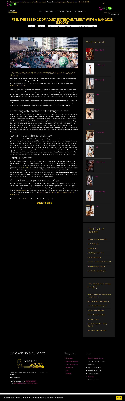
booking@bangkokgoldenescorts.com (26, 383)
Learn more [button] (59, 397)
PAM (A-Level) (99, 80)
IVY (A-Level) (100, 132)
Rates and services (72, 364)
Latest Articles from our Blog (99, 285)
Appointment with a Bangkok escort (99, 301)
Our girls (25, 168)
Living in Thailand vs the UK (96, 310)
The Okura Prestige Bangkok (96, 266)
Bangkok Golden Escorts (17, 85)
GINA (97, 95)
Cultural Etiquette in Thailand (96, 315)
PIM (97, 206)
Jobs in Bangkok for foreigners (97, 306)
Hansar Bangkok (92, 248)
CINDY (97, 110)
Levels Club (42, 192)
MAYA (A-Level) (100, 162)
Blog (41, 26)
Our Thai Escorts (95, 42)
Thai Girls (91, 377)
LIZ (97, 147)
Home (40, 11)
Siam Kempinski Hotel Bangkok (97, 239)
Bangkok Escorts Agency (95, 358)
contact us (24, 199)
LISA (96, 177)
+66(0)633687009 (30, 381)
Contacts (68, 374)
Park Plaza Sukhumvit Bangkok (97, 271)
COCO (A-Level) (100, 192)
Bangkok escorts (21, 190)
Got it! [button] (119, 397)
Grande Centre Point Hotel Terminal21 (99, 262)
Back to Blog (44, 202)
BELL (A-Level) (99, 50)
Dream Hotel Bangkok (94, 257)
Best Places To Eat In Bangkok (97, 330)
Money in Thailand (93, 319)
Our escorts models (72, 361)
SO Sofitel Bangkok (93, 244)
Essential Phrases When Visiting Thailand (97, 325)
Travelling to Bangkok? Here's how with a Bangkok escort (99, 296)
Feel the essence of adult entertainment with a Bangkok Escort (26, 2)
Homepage (69, 358)
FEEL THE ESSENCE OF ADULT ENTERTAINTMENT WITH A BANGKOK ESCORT (62, 21)
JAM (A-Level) (100, 65)
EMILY (89, 125)
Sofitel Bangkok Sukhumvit (96, 253)
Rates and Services (64, 11)
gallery (50, 199)
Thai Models (50, 11)
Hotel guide (78, 11)
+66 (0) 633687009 (83, 2)
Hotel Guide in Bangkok (96, 230)
